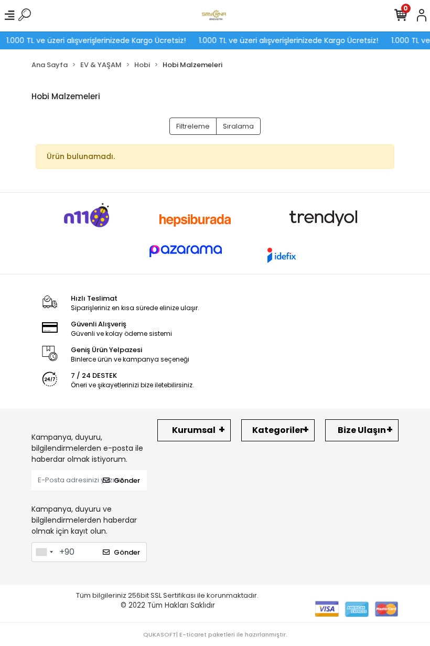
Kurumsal (194, 430)
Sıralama (238, 126)
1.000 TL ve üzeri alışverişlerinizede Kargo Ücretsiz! (91, 40)
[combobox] (44, 552)
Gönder (127, 480)
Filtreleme (193, 126)
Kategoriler (278, 430)
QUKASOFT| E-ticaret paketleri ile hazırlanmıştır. (215, 634)
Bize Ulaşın (362, 430)
